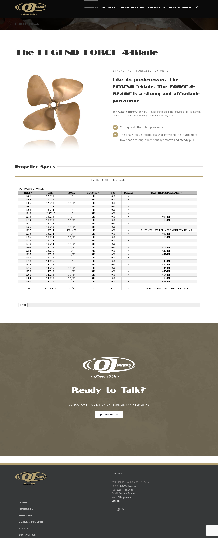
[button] (197, 7)
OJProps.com (124, 497)
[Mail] (123, 509)
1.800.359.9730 (128, 485)
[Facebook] (113, 509)
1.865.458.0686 (125, 489)
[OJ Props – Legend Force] (53, 69)
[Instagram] (118, 509)
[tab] (109, 180)
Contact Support (127, 493)
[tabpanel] (109, 247)
